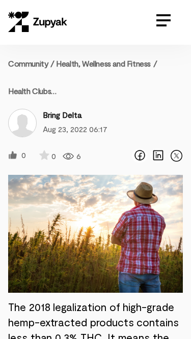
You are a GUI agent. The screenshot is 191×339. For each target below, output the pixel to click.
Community (31, 63)
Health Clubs (29, 91)
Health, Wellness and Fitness (103, 63)
